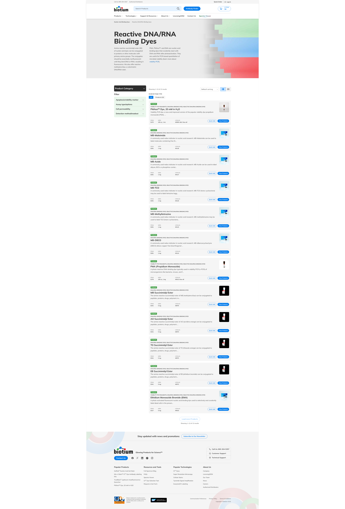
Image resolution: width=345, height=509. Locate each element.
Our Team (206, 477)
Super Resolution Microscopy (182, 474)
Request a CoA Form (150, 484)
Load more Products (190, 419)
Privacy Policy (213, 498)
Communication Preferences (198, 498)
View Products (223, 121)
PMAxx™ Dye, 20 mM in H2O (123, 485)
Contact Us (191, 16)
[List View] (223, 89)
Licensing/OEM (178, 16)
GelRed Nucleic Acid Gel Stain (124, 471)
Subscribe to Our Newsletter (194, 436)
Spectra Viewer (205, 16)
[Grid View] (228, 89)
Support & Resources (148, 16)
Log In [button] (229, 2)
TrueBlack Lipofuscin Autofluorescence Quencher (127, 481)
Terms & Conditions (225, 498)
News (205, 481)
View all (184, 122)
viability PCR (154, 62)
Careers (205, 484)
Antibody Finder (192, 9)
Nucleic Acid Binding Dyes (122, 22)
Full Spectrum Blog (150, 471)
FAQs (145, 474)
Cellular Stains (178, 477)
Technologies (131, 16)
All (151, 97)
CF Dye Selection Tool (151, 481)
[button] (224, 8)
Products (117, 16)
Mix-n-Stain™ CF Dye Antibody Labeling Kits (128, 475)
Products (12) (160, 97)
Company (206, 471)
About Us (164, 16)
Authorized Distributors (210, 487)
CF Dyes (176, 471)
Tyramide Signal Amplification (183, 481)
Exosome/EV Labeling (180, 484)
